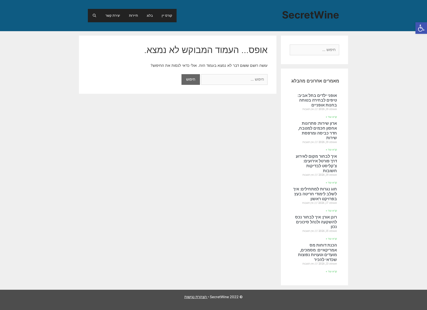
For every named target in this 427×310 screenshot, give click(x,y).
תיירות (133, 15)
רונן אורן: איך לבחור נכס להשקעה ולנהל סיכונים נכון (316, 222)
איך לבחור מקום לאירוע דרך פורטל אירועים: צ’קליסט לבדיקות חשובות (316, 163)
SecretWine (310, 15)
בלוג (150, 15)
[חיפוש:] (234, 79)
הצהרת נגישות (195, 297)
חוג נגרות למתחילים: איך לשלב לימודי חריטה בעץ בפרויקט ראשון (315, 194)
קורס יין (167, 15)
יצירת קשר (112, 15)
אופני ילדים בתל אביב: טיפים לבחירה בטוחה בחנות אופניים (317, 100)
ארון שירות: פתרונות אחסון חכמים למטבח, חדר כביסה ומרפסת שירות (317, 130)
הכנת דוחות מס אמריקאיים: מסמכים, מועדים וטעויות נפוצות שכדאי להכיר (317, 252)
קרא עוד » (331, 116)
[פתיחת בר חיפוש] (94, 15)
